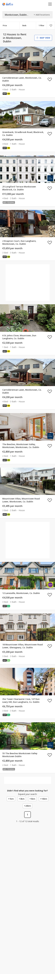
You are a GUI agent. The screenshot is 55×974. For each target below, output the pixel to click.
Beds (24, 25)
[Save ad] (50, 79)
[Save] (51, 25)
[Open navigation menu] (50, 4)
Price (5, 25)
